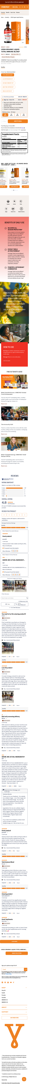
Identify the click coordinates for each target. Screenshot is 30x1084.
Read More (3, 67)
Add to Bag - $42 (14, 186)
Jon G (3, 669)
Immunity (7, 17)
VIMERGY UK (5, 1002)
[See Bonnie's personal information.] (6, 864)
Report (18, 656)
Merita (3, 718)
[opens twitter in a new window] (8, 983)
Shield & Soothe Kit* (7, 91)
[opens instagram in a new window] (2, 983)
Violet (3, 615)
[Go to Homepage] (5, 7)
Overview (3, 12)
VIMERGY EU (5, 1000)
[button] (24, 7)
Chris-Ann (4, 921)
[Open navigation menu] (27, 7)
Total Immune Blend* (8, 74)
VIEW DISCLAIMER (6, 360)
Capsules (4, 997)
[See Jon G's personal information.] (6, 669)
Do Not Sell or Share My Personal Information (11, 1083)
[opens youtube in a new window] (11, 983)
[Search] (20, 7)
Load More (14, 941)
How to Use (13, 12)
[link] (11, 502)
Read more (4, 403)
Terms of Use (4, 1079)
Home (2, 17)
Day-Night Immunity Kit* (8, 83)
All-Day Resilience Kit (8, 79)
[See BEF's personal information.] (5, 758)
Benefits (7, 12)
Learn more (23, 129)
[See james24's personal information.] (7, 832)
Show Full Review (7, 545)
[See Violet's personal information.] (5, 615)
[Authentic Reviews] (8, 479)
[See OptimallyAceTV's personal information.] (11, 895)
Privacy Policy (9, 973)
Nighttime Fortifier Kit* (8, 87)
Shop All (3, 990)
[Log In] (22, 7)
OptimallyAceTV (6, 895)
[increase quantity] (6, 121)
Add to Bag (18, 121)
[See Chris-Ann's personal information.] (8, 921)
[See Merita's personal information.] (6, 718)
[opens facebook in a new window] (5, 983)
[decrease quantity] (2, 121)
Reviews (18, 12)
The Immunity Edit (7, 424)
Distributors (14, 1017)
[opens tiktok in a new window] (13, 983)
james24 (5, 539)
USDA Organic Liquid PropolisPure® (14, 182)
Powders (4, 995)
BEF (3, 758)
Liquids (3, 992)
